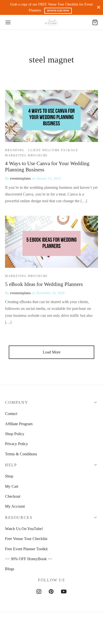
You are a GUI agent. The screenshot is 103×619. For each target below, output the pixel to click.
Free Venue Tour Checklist (26, 539)
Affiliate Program (18, 424)
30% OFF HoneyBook (28, 559)
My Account (15, 506)
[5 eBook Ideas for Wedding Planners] (51, 242)
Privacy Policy (16, 444)
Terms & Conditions (21, 454)
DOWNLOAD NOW (58, 10)
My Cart (11, 486)
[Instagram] (39, 592)
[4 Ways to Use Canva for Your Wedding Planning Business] (51, 116)
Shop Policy (14, 434)
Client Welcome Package (53, 150)
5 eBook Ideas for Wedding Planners (44, 284)
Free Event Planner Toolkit (26, 549)
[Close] (98, 7)
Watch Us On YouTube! (24, 529)
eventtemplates (20, 178)
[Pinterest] (51, 592)
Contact (11, 414)
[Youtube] (63, 592)
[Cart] (95, 22)
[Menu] (8, 22)
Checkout (12, 496)
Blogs (9, 569)
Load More (51, 352)
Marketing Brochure (26, 155)
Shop (9, 476)
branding (14, 150)
